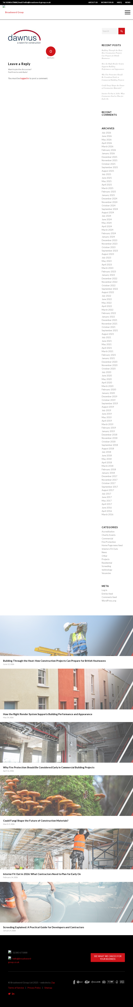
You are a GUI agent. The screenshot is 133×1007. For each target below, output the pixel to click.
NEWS (127, 2)
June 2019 (107, 413)
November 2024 (109, 202)
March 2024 (107, 229)
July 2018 (106, 452)
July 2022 (106, 296)
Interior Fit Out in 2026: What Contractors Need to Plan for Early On (113, 96)
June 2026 (107, 136)
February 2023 (109, 271)
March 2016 (107, 514)
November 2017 (109, 479)
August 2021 (108, 334)
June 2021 (107, 341)
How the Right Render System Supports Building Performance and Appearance (113, 66)
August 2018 (108, 448)
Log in (104, 590)
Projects (105, 559)
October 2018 (108, 441)
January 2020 (108, 393)
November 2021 (109, 323)
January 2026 (108, 153)
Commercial (107, 538)
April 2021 (107, 348)
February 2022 (109, 313)
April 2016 (107, 511)
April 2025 (107, 184)
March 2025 (107, 188)
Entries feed (107, 593)
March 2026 (107, 146)
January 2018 (108, 473)
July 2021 (106, 337)
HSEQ (119, 2)
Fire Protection (109, 542)
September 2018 (110, 445)
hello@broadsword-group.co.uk (20, 960)
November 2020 (109, 365)
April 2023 (107, 264)
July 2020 (106, 372)
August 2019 (108, 407)
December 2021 (109, 320)
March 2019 (107, 424)
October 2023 (108, 247)
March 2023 (107, 268)
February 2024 (109, 233)
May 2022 (107, 302)
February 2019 (109, 427)
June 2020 (107, 375)
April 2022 (107, 306)
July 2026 (106, 132)
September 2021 (110, 330)
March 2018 (107, 466)
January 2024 (108, 236)
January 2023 (108, 275)
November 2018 (109, 438)
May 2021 (107, 344)
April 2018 (107, 462)
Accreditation (108, 531)
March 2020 (107, 386)
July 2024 (106, 216)
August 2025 (108, 171)
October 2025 (108, 164)
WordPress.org (109, 600)
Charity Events (108, 535)
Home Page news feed (112, 545)
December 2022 (109, 278)
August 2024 (108, 212)
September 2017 (110, 486)
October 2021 (108, 327)
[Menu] (125, 12)
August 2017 (108, 490)
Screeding (106, 566)
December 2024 (109, 198)
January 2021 (108, 358)
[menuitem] (93, 2)
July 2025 (106, 174)
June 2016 (107, 507)
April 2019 (107, 420)
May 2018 (107, 459)
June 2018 (107, 455)
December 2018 (109, 434)
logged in (24, 78)
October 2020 (108, 368)
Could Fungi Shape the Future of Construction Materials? (113, 86)
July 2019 (106, 410)
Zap (53, 982)
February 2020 (109, 389)
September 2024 (110, 209)
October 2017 (108, 483)
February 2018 (109, 469)
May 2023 (107, 261)
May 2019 (107, 417)
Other (104, 556)
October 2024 (108, 205)
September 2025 (110, 167)
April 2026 (107, 143)
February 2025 (109, 191)
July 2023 (106, 257)
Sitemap (48, 987)
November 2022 (109, 282)
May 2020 (107, 379)
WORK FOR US (107, 2)
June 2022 (107, 299)
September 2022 (110, 289)
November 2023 (109, 243)
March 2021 (107, 351)
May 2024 (107, 223)
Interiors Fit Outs (110, 549)
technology (107, 569)
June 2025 (107, 178)
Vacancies (106, 573)
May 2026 (107, 139)
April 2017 (107, 504)
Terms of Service (16, 987)
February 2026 (109, 150)
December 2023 (109, 240)
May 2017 (107, 500)
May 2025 (107, 181)
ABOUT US (93, 2)
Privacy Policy (34, 987)
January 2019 (108, 431)
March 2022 (107, 309)
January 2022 (108, 316)
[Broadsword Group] (13, 12)
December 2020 (109, 362)
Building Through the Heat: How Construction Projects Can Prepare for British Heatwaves (112, 54)
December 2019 (109, 396)
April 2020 (107, 382)
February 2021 (109, 355)
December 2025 (109, 157)
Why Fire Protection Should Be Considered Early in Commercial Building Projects (113, 77)
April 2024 (107, 226)
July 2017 (106, 493)
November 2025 (109, 160)
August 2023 (108, 254)
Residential (107, 563)
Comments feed (109, 597)
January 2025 (108, 195)
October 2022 (108, 285)
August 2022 (108, 292)
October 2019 (108, 400)
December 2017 (109, 476)
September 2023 (110, 250)
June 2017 (107, 497)
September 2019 (110, 403)
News (104, 552)
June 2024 (107, 219)
